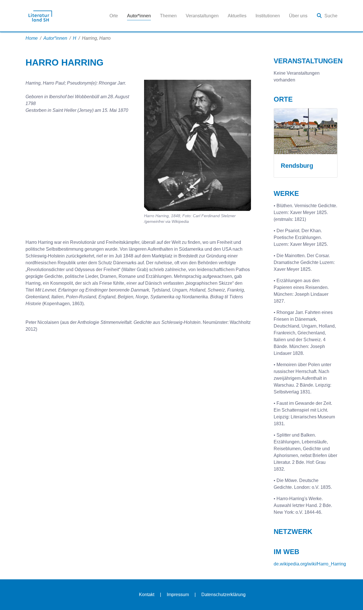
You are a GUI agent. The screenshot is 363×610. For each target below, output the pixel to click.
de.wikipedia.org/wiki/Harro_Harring (310, 563)
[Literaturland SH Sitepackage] (40, 16)
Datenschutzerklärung (223, 594)
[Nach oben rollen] (350, 597)
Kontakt (146, 594)
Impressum (178, 594)
